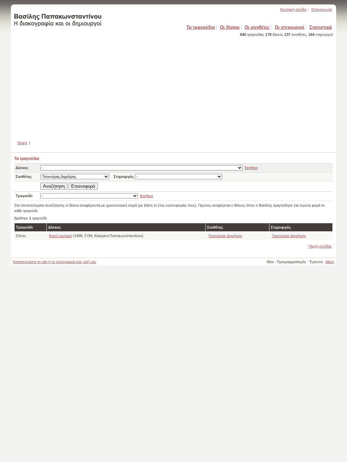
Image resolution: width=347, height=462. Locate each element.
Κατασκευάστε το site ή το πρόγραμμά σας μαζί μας (54, 262)
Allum (329, 262)
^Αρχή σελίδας (320, 246)
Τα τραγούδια (200, 27)
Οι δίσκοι (230, 27)
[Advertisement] (173, 85)
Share (22, 143)
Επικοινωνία (321, 9)
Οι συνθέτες (257, 27)
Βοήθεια (251, 168)
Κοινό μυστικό (60, 236)
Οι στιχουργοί (289, 27)
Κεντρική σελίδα (293, 9)
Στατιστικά (320, 27)
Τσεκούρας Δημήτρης (225, 236)
